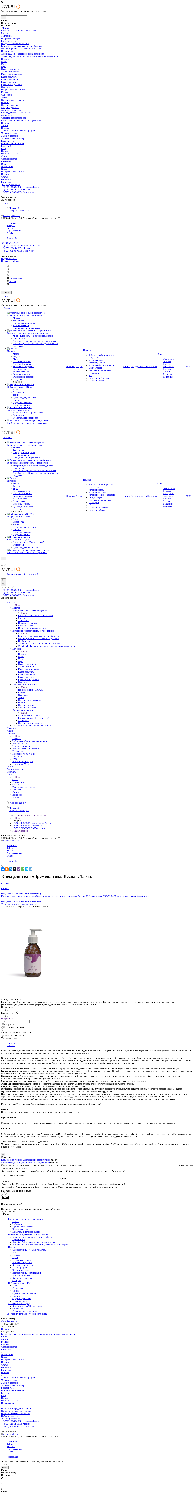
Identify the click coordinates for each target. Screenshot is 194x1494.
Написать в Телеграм (11, 1398)
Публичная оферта (10, 1416)
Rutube (10, 233)
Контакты (6, 1370)
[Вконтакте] (8, 266)
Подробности (7, 1018)
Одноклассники (14, 230)
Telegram (11, 225)
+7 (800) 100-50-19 (11, 184)
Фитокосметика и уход (29, 715)
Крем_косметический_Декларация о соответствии (25, 1160)
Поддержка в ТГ (9, 258)
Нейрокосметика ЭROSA (30, 690)
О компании (7, 1354)
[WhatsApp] (22, 869)
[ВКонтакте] (3, 869)
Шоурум (5, 1344)
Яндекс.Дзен (13, 238)
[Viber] (18, 869)
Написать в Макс (9, 1400)
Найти (4, 1467)
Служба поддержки (10, 1321)
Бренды (5, 1342)
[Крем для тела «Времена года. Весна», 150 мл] (33, 984)
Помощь (16, 738)
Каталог (16, 608)
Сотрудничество (9, 1347)
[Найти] (3, 17)
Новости (5, 1329)
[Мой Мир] (10, 869)
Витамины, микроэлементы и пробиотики (38, 636)
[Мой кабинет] (2, 562)
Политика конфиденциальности (16, 1408)
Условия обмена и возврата (14, 1385)
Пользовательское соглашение (15, 1413)
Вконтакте (12, 223)
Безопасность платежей (12, 1390)
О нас (15, 779)
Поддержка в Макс (10, 261)
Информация (7, 1403)
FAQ (3, 1395)
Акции (4, 1339)
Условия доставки (9, 1383)
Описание (12, 1043)
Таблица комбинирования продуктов (19, 1377)
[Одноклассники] (8, 269)
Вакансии (6, 1367)
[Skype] (26, 869)
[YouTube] (8, 275)
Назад (18, 605)
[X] (14, 869)
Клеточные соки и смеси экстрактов (35, 615)
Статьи (4, 1365)
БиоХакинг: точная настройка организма (131, 896)
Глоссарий (6, 1393)
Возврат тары (7, 1388)
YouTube (11, 228)
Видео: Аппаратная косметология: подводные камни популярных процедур (38, 1334)
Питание (22, 654)
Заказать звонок (20, 831)
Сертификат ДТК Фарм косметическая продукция (25, 1162)
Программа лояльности (12, 1359)
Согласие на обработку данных (16, 1411)
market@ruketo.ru (11, 215)
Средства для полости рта (24, 904)
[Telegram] (8, 272)
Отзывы (11, 1045)
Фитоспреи (6, 904)
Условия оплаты (9, 1380)
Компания (6, 1349)
